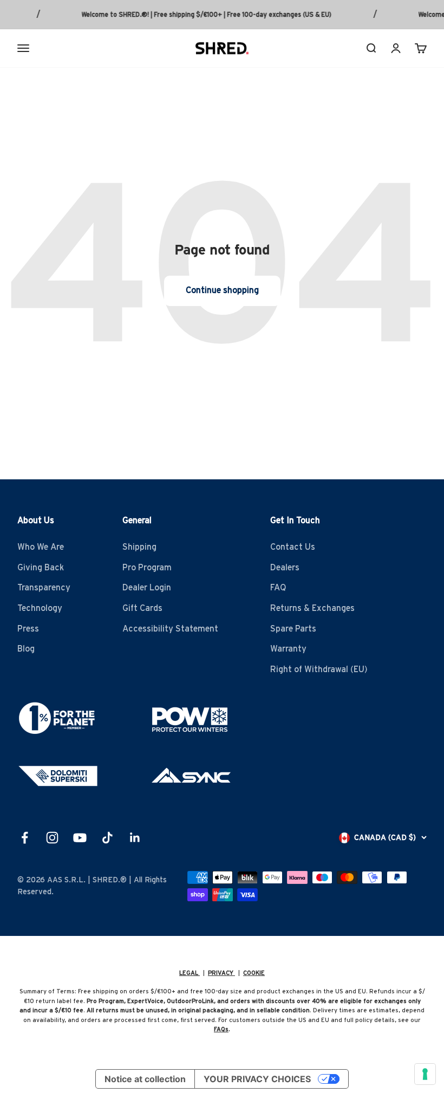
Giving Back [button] (40, 567)
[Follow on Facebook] (24, 837)
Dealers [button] (284, 567)
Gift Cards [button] (142, 608)
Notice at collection (145, 1079)
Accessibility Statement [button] (170, 628)
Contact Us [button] (292, 547)
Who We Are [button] (40, 547)
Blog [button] (26, 649)
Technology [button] (39, 608)
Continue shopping (222, 290)
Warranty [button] (288, 649)
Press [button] (28, 628)
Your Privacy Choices (257, 1079)
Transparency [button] (43, 587)
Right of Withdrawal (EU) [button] (319, 669)
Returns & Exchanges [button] (312, 608)
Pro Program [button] (147, 567)
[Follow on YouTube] (80, 837)
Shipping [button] (139, 547)
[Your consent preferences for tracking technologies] (425, 1074)
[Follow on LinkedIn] (135, 837)
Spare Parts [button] (293, 628)
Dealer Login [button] (146, 587)
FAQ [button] (278, 587)
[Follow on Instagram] (52, 837)
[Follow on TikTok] (107, 837)
